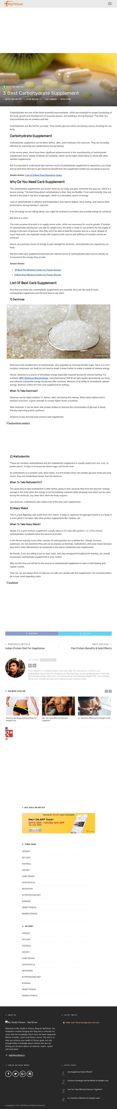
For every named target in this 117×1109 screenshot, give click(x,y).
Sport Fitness (29, 907)
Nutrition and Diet (13, 99)
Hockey (26, 870)
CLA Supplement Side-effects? (80, 1072)
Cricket (26, 851)
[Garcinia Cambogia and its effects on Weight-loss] (22, 706)
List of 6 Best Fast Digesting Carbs (43, 175)
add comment (51, 99)
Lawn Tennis (28, 876)
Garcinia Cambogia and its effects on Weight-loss (88, 1081)
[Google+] (30, 665)
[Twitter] (15, 1074)
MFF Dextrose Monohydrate (33, 378)
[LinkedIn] (34, 665)
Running (26, 901)
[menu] (110, 3)
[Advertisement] (58, 30)
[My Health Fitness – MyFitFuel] (17, 3)
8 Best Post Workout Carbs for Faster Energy (37, 275)
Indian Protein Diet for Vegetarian (25, 648)
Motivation (27, 889)
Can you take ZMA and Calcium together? (85, 1089)
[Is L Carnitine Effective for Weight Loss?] (94, 706)
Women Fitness (29, 914)
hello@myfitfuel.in (17, 1055)
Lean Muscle (28, 883)
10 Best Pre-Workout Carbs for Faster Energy (37, 270)
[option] (22, 709)
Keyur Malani (32, 99)
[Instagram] (30, 1074)
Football (26, 864)
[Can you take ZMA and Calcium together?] (58, 706)
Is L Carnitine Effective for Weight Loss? (94, 718)
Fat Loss (26, 858)
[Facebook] (8, 1074)
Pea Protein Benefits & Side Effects (91, 648)
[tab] (58, 728)
